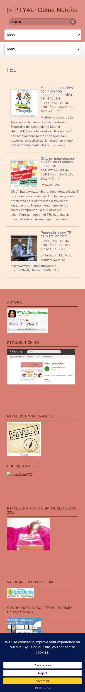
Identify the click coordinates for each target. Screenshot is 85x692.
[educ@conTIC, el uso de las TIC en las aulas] (19, 474)
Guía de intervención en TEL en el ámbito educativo (57, 162)
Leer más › (59, 145)
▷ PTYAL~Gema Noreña (42, 9)
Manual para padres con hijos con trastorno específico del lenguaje (57, 93)
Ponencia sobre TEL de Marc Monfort (57, 234)
